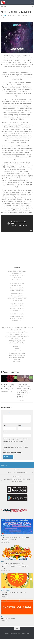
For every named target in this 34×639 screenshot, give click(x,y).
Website (5, 432)
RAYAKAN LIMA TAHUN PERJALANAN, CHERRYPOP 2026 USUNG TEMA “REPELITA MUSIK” (14, 566)
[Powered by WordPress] (11, 633)
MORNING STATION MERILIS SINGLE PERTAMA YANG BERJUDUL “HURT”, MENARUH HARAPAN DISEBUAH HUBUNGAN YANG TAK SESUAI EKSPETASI (24, 391)
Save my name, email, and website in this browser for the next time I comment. (16, 440)
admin (4, 15)
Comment (6, 413)
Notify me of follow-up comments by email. (15, 447)
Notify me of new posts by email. (12, 452)
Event (3, 561)
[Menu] (31, 2)
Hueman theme (25, 633)
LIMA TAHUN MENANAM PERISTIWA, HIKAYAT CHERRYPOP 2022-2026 (15, 539)
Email (20, 425)
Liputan (3, 7)
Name (5, 425)
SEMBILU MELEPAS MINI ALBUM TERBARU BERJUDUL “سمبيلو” (7, 387)
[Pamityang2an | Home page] (3, 2)
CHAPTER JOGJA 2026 (8, 618)
